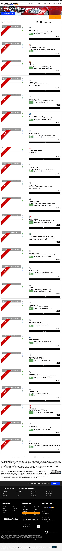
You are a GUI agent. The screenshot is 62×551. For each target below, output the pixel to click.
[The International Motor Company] (10, 4)
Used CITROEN (4, 491)
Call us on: (9, 479)
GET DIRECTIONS (25, 524)
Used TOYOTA (33, 495)
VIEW (45, 39)
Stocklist (33, 3)
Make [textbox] (3, 17)
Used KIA (2, 493)
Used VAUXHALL (49, 495)
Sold (39, 3)
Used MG (18, 493)
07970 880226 (46, 519)
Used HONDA (33, 491)
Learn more (48, 547)
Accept (54, 547)
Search (55, 17)
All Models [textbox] (17, 17)
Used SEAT (18, 495)
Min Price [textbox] (29, 17)
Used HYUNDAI (49, 491)
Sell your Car (45, 3)
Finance (50, 3)
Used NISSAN (33, 493)
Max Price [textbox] (41, 17)
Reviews (55, 3)
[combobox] (7, 17)
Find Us (59, 3)
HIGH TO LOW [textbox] (48, 22)
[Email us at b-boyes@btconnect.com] (59, 0)
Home (29, 3)
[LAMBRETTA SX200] (11, 147)
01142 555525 (46, 517)
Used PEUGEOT (49, 493)
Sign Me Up (55, 483)
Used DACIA (18, 491)
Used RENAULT (4, 495)
